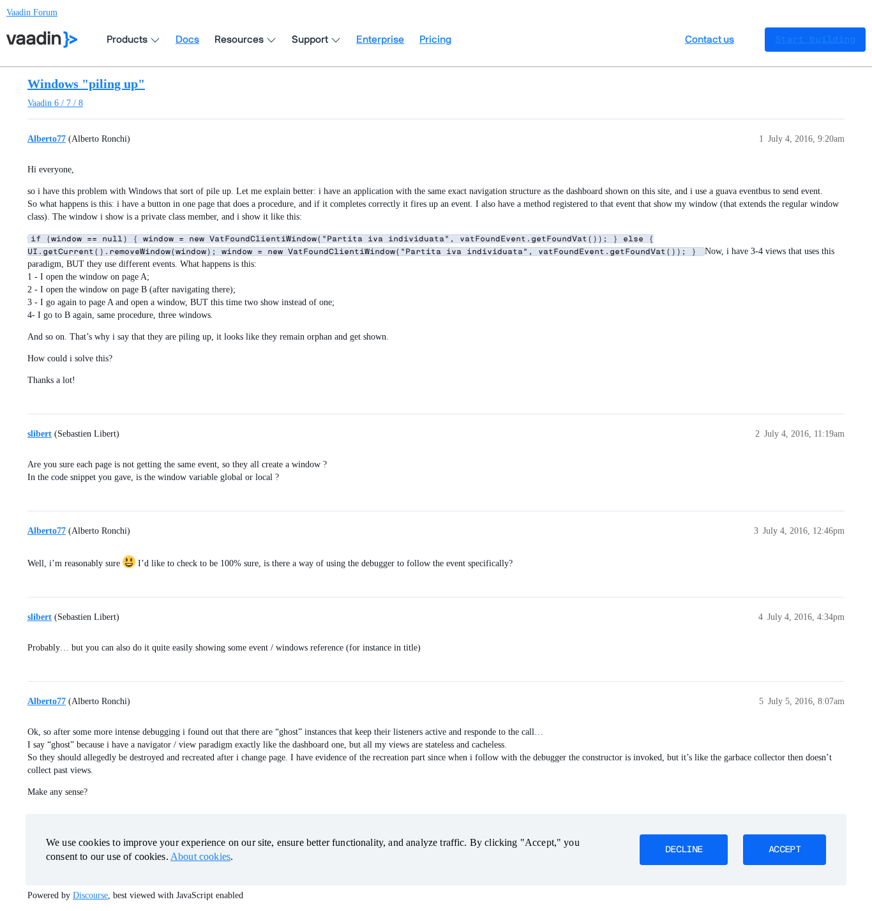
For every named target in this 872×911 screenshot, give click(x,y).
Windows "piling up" (86, 84)
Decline (683, 849)
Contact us (709, 39)
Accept (785, 849)
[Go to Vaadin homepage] (42, 39)
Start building (815, 39)
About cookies (200, 856)
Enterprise (380, 39)
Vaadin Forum (31, 12)
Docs (187, 39)
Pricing (435, 39)
